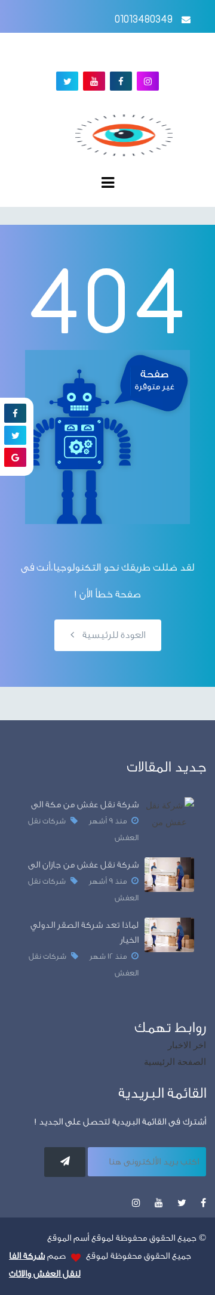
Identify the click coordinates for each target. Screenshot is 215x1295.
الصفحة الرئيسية (175, 1062)
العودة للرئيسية (112, 635)
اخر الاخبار (187, 1045)
